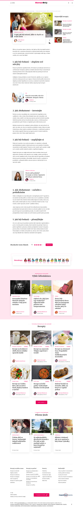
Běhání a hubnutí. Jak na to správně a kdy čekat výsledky (62, 439)
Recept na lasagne (14, 476)
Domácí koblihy (46, 478)
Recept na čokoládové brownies (31, 478)
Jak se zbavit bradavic (63, 478)
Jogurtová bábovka (47, 476)
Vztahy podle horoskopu (64, 473)
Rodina (56, 296)
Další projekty (13, 494)
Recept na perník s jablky (32, 474)
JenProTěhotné (51, 504)
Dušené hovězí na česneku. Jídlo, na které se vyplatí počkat (61, 387)
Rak (40, 262)
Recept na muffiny (30, 485)
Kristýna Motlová (63, 360)
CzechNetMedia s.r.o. (22, 503)
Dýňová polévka (62, 482)
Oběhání (45, 504)
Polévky (64, 37)
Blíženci (55, 262)
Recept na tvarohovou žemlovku (31, 482)
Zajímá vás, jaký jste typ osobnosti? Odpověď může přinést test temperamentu (41, 302)
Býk (59, 262)
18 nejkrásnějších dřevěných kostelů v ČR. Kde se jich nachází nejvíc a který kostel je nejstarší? (41, 442)
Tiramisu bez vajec (46, 474)
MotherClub (40, 504)
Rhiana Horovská (41, 360)
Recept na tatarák (14, 471)
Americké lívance (46, 473)
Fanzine (12, 505)
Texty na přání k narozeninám (65, 471)
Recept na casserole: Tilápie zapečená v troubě (67, 33)
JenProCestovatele (25, 505)
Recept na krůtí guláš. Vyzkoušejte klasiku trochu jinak (41, 386)
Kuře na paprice (14, 478)
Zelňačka (12, 482)
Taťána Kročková (20, 311)
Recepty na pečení (67, 21)
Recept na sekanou (15, 474)
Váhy (25, 262)
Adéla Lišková (21, 40)
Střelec (51, 262)
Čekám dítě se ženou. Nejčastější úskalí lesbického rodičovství (19, 440)
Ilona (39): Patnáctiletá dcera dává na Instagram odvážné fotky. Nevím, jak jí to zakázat (62, 303)
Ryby (48, 262)
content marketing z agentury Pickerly (19, 504)
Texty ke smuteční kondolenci (65, 476)
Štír (33, 262)
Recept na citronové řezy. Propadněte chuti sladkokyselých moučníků (62, 353)
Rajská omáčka (13, 473)
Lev (67, 262)
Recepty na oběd (67, 29)
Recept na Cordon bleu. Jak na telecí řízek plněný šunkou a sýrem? (20, 387)
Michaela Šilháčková (42, 311)
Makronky (44, 480)
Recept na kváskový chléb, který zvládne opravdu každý (67, 25)
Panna (44, 262)
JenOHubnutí (50, 505)
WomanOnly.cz (23, 11)
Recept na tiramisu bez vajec (33, 476)
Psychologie (36, 296)
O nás (11, 492)
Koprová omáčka (62, 480)
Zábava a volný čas (29, 11)
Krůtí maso (36, 381)
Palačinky (44, 471)
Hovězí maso (15, 381)
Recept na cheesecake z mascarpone (32, 471)
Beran (29, 262)
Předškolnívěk (59, 504)
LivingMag (39, 505)
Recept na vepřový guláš (16, 480)
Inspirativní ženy (16, 296)
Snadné (26, 346)
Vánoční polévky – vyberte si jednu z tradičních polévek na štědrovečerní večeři (67, 41)
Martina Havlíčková (20, 361)
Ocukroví (44, 505)
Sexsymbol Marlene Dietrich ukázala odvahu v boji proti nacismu (19, 301)
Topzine (64, 504)
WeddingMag (33, 505)
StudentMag (17, 505)
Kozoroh (63, 262)
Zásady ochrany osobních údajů (17, 496)
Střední (25, 381)
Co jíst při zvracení (62, 474)
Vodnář (36, 262)
